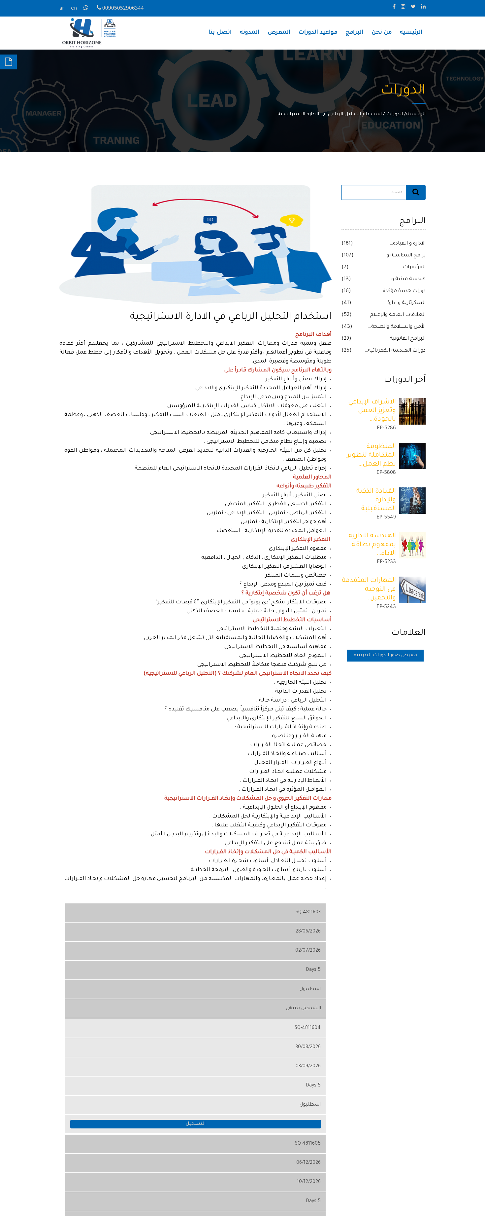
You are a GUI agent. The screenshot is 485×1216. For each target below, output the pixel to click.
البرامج (354, 33)
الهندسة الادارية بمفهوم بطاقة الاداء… (372, 545)
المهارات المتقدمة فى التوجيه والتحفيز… (369, 589)
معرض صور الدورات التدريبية (385, 655)
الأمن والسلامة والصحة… (397, 327)
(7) (345, 267)
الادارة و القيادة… (408, 244)
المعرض (279, 33)
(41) (346, 303)
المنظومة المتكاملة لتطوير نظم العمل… (371, 455)
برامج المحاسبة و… (404, 255)
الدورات (394, 114)
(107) (347, 255)
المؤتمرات (414, 267)
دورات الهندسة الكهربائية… (395, 351)
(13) (346, 279)
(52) (346, 315)
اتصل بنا (220, 33)
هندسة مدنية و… (407, 279)
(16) (346, 291)
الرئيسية (411, 33)
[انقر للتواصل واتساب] (86, 9)
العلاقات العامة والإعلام (398, 315)
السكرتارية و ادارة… (405, 303)
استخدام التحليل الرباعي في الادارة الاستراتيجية (329, 114)
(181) (347, 244)
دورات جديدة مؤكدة (404, 291)
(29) (346, 339)
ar (61, 9)
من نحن (382, 33)
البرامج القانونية (408, 339)
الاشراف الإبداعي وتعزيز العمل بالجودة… (372, 411)
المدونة (249, 33)
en (74, 9)
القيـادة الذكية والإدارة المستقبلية (376, 500)
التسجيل (196, 1124)
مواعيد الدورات (318, 33)
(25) (346, 351)
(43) (346, 327)
